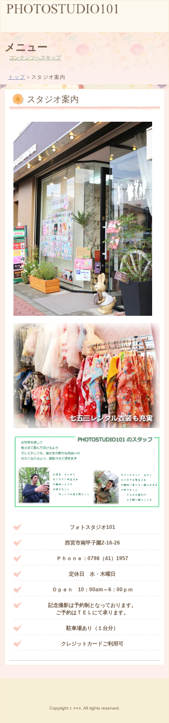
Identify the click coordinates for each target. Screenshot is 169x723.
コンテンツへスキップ (35, 58)
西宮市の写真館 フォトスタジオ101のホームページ (84, 16)
